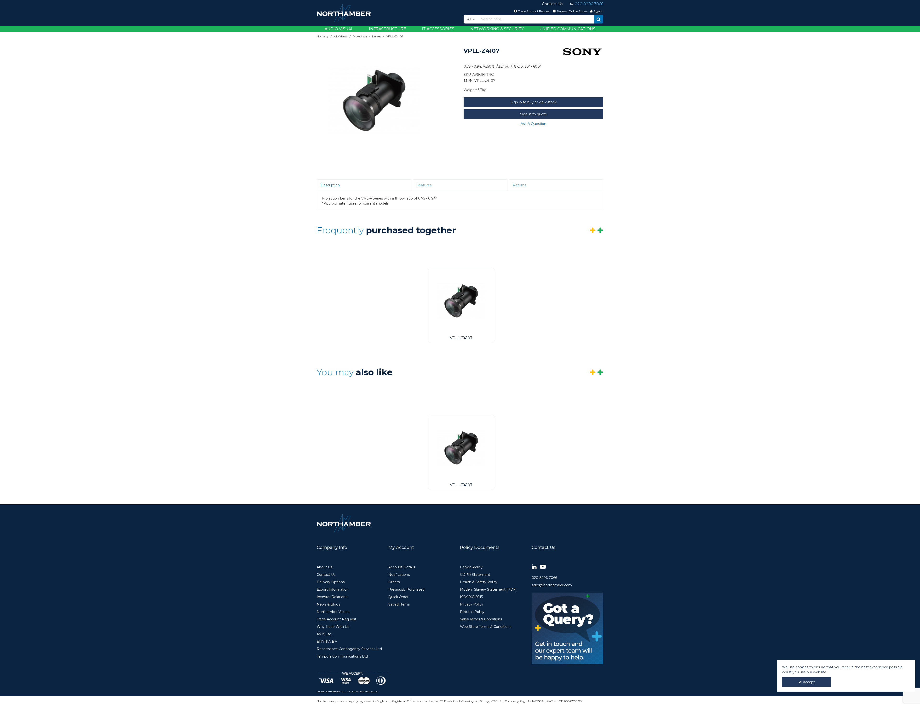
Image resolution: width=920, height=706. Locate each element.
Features (424, 185)
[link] (534, 567)
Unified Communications (567, 29)
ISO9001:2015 (471, 597)
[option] (374, 100)
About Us (324, 567)
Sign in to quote (533, 114)
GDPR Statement (475, 575)
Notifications (399, 575)
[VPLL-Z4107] (461, 301)
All (469, 19)
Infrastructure (387, 29)
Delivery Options (331, 582)
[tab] (364, 185)
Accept (809, 682)
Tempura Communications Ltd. (342, 656)
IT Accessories (438, 29)
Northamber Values (333, 612)
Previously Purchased (406, 590)
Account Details (401, 567)
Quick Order (398, 597)
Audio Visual (339, 29)
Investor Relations (332, 597)
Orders (394, 582)
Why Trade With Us (333, 627)
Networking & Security (497, 29)
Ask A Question (533, 124)
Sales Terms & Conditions (481, 619)
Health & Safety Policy (478, 582)
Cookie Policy (471, 567)
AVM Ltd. (324, 634)
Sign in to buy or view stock (534, 102)
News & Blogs (328, 604)
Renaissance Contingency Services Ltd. (350, 649)
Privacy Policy (471, 604)
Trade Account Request (336, 619)
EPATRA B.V (327, 642)
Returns (519, 185)
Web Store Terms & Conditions (485, 627)
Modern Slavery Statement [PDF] (488, 590)
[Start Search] (598, 19)
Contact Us (326, 575)
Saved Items (399, 604)
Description (330, 185)
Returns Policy (472, 612)
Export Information (333, 590)
